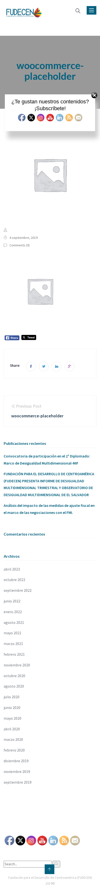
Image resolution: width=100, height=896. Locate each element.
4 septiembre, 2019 (23, 237)
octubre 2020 (14, 675)
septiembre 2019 (18, 782)
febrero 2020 (14, 750)
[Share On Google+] (69, 366)
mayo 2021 (12, 632)
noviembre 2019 (17, 771)
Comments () (19, 245)
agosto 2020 (14, 686)
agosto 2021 (14, 622)
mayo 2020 (12, 718)
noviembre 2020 (17, 665)
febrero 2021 (14, 654)
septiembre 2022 (18, 590)
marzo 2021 (13, 643)
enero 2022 (13, 611)
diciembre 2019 (16, 760)
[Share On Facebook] (31, 366)
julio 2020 (11, 696)
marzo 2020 (13, 739)
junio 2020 (12, 707)
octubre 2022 (14, 579)
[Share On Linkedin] (56, 366)
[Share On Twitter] (44, 366)
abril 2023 (12, 569)
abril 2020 (12, 728)
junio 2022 (12, 601)
